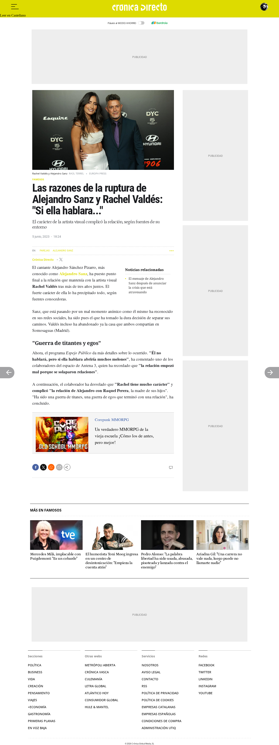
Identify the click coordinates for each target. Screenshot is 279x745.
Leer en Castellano (13, 15)
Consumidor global (101, 700)
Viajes (32, 700)
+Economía (37, 707)
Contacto (150, 679)
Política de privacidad (160, 693)
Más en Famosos (45, 510)
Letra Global (95, 686)
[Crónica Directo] (139, 6)
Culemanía (93, 679)
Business (35, 672)
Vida (31, 679)
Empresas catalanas (158, 707)
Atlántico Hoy (97, 693)
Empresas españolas (159, 714)
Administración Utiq (159, 728)
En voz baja (37, 728)
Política (34, 665)
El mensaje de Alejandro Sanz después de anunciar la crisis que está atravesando (148, 285)
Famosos (38, 179)
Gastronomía (39, 714)
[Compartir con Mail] (59, 467)
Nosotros (150, 665)
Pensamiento (39, 693)
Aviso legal (151, 672)
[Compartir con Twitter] (43, 467)
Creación (35, 686)
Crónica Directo (43, 259)
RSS (144, 686)
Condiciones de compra (161, 721)
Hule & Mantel (97, 707)
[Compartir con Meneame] (51, 467)
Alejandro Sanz (63, 250)
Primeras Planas (41, 721)
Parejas (45, 250)
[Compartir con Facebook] (35, 467)
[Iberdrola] (159, 23)
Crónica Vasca (97, 672)
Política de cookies (158, 700)
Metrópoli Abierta (100, 665)
